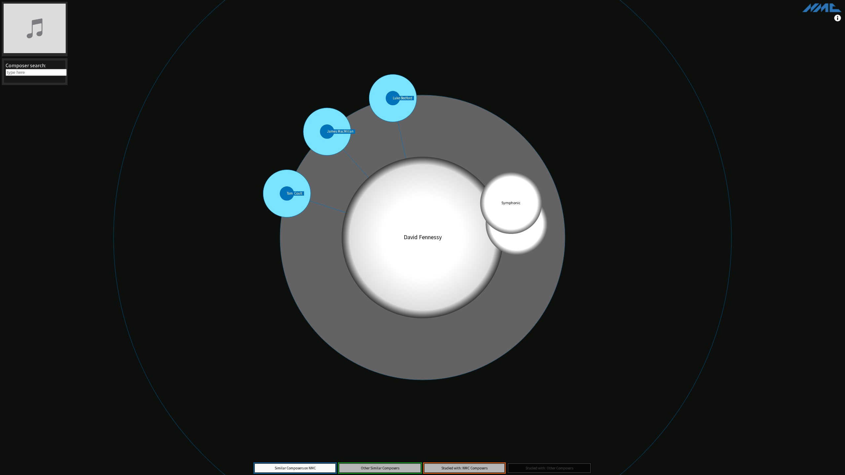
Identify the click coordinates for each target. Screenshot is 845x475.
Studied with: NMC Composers (464, 468)
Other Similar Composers (380, 468)
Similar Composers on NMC (295, 468)
